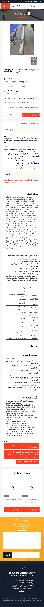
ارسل (7, 555)
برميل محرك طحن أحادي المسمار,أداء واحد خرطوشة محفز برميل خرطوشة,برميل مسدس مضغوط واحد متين (22, 454)
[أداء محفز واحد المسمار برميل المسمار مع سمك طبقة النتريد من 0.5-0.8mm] (22, 39)
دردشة (5, 6)
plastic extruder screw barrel (28, 462)
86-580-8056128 (9, 1)
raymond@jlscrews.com (35, 1)
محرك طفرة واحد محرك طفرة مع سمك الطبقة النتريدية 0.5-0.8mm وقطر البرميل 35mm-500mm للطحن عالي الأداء (31, 500)
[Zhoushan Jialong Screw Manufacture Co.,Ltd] (34, 6)
